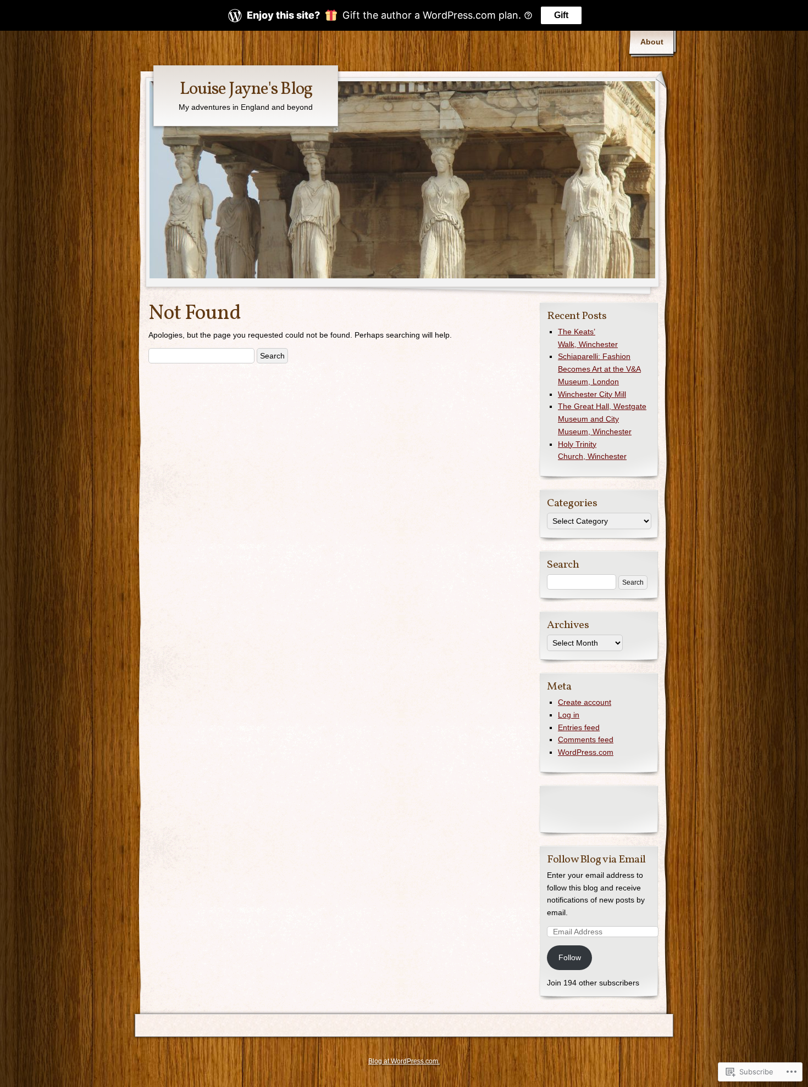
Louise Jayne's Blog (246, 89)
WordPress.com (585, 752)
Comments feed (585, 739)
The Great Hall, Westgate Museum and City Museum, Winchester (602, 419)
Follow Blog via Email (596, 859)
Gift (561, 15)
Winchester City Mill (592, 394)
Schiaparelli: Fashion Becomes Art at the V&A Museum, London (599, 369)
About (651, 41)
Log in (568, 714)
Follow (569, 957)
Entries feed (579, 727)
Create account (584, 702)
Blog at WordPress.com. (404, 1061)
